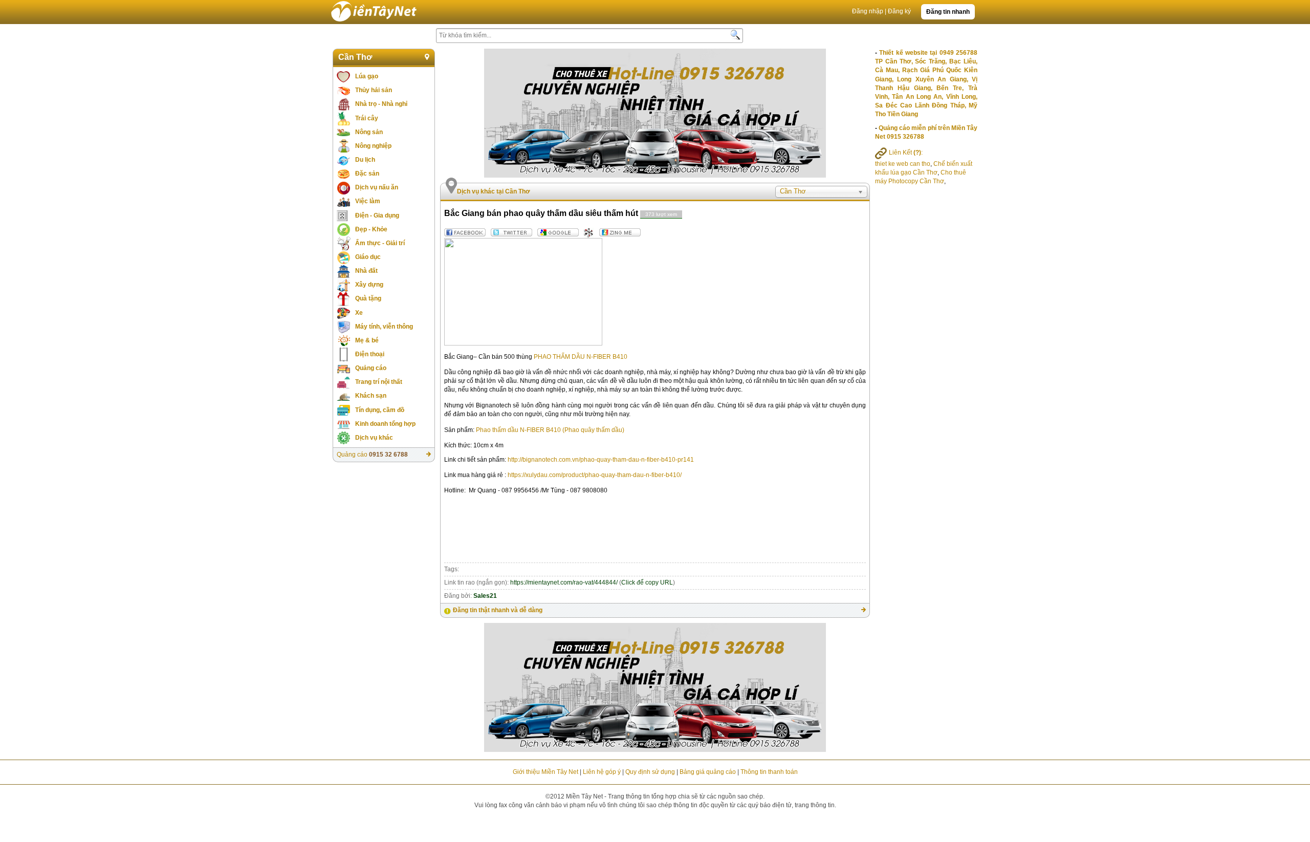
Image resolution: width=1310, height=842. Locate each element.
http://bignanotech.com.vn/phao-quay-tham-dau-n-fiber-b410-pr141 (601, 459)
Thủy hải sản (373, 90)
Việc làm (367, 201)
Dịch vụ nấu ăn (376, 187)
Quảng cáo (370, 368)
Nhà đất (366, 270)
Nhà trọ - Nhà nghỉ (381, 103)
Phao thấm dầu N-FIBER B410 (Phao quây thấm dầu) (550, 430)
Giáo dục (368, 257)
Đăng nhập (867, 11)
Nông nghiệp (373, 145)
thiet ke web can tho (902, 163)
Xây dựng (369, 284)
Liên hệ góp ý (602, 771)
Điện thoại (369, 354)
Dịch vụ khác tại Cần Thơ (493, 191)
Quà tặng (368, 298)
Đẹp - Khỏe (371, 229)
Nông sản (369, 132)
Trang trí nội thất (378, 381)
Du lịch (365, 159)
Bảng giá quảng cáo (708, 771)
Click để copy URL (647, 582)
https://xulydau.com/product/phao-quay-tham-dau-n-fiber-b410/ (595, 475)
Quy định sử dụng (650, 771)
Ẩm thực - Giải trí (380, 243)
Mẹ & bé (367, 340)
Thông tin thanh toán (769, 771)
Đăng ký (899, 11)
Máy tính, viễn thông (384, 326)
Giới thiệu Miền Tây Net (545, 771)
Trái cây (366, 118)
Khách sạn (370, 395)
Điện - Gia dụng (377, 215)
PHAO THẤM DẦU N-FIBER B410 (580, 356)
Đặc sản (367, 173)
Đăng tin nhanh (948, 11)
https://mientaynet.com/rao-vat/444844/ (564, 582)
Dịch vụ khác (374, 437)
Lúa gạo (366, 76)
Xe (359, 312)
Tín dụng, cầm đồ (379, 410)
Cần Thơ (355, 57)
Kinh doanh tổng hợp (385, 423)
